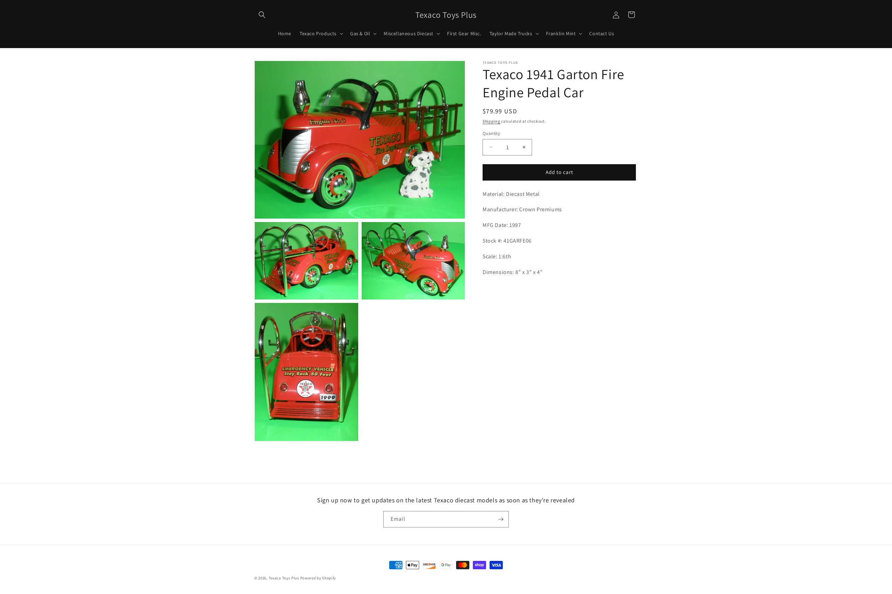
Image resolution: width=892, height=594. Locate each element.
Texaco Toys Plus (284, 578)
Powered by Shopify (318, 578)
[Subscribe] (500, 519)
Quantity (491, 133)
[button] (262, 14)
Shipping (491, 121)
